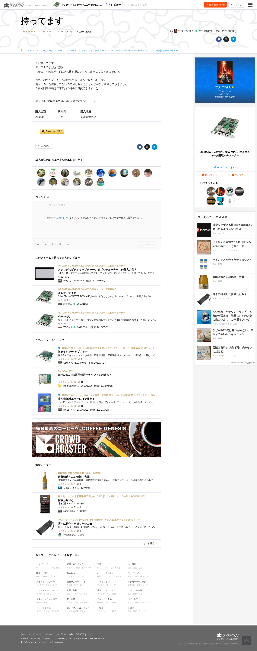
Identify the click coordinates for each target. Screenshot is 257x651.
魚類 (130, 594)
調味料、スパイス (74, 594)
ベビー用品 (133, 599)
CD (98, 568)
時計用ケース (142, 585)
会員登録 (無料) (216, 4)
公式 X (43, 642)
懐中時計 (131, 585)
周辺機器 (55, 568)
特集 (71, 634)
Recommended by (239, 362)
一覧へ (76, 555)
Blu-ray (45, 576)
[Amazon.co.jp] (52, 131)
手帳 (45, 602)
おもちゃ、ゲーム (75, 573)
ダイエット (41, 594)
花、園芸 (71, 599)
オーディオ (86, 568)
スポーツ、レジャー (45, 582)
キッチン (70, 568)
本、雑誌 (132, 564)
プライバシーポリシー (61, 638)
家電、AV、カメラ (75, 564)
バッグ (113, 585)
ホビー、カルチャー (106, 573)
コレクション (134, 573)
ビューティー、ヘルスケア (48, 590)
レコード (105, 568)
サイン (39, 611)
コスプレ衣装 (72, 611)
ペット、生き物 (135, 590)
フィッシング (51, 585)
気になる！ (241, 174)
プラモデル (116, 576)
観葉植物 (83, 602)
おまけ (130, 576)
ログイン (62, 217)
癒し (49, 594)
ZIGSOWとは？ (83, 634)
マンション (102, 611)
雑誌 (135, 568)
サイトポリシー (80, 638)
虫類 (135, 594)
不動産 (100, 608)
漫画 (130, 568)
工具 (81, 585)
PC (37, 568)
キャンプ (40, 585)
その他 (131, 608)
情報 (130, 611)
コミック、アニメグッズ (78, 608)
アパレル (101, 585)
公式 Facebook (29, 642)
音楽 (99, 564)
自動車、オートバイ (76, 582)
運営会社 (24, 638)
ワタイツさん (186, 30)
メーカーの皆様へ (96, 638)
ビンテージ (82, 576)
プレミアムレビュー (42, 634)
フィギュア (71, 576)
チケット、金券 (104, 599)
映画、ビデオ (42, 573)
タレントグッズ (43, 608)
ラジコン (106, 576)
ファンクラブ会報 (51, 611)
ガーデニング (72, 602)
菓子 (85, 594)
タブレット (45, 568)
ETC (76, 585)
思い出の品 (115, 568)
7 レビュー (114, 4)
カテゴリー (60, 634)
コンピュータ (42, 564)
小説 (140, 568)
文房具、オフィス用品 (46, 599)
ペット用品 (111, 594)
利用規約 (46, 638)
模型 (99, 576)
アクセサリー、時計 (137, 582)
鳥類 (140, 594)
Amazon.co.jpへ (226, 167)
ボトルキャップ (141, 576)
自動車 (69, 585)
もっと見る (149, 543)
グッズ (52, 576)
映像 (78, 568)
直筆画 (82, 611)
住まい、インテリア (106, 590)
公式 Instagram (56, 642)
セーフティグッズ (142, 602)
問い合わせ (35, 638)
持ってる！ (211, 174)
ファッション (103, 582)
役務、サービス (139, 611)
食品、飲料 (72, 590)
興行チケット (103, 602)
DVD (38, 576)
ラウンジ (25, 634)
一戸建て (112, 611)
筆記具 (39, 602)
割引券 (113, 602)
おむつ (130, 602)
